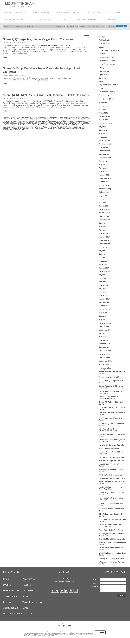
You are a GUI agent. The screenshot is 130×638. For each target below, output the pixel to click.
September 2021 (105, 158)
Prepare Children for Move (109, 85)
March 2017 (103, 261)
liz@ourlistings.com (64, 581)
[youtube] (71, 591)
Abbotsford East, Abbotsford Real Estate (20, 117)
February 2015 (104, 299)
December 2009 (105, 351)
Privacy (102, 88)
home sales (43, 80)
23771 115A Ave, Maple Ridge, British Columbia (53, 45)
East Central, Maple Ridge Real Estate (46, 120)
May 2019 (102, 199)
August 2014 (103, 313)
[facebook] (53, 591)
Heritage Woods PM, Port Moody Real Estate (25, 122)
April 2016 (102, 282)
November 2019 (105, 189)
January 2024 (104, 120)
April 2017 (102, 258)
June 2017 (102, 254)
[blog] (76, 591)
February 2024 (104, 116)
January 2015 (104, 302)
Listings (102, 68)
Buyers (101, 47)
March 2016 (103, 285)
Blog (108, 12)
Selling (46, 12)
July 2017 (102, 251)
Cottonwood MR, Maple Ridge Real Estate (25, 120)
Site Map (111, 19)
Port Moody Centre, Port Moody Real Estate (64, 124)
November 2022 (105, 144)
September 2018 (105, 220)
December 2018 (105, 209)
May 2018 (102, 227)
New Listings (104, 71)
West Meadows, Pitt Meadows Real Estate (58, 128)
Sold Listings (104, 95)
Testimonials (42, 19)
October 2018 (104, 216)
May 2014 (102, 320)
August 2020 (104, 185)
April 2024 (103, 109)
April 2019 (102, 202)
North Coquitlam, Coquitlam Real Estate (78, 123)
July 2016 (102, 275)
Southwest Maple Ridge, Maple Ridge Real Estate (110, 526)
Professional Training (107, 92)
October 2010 (104, 326)
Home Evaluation (14, 19)
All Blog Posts (104, 40)
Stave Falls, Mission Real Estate (32, 127)
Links (63, 19)
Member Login (62, 12)
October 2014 (104, 306)
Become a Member (86, 19)
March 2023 (103, 137)
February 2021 (104, 175)
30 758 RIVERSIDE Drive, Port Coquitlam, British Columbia (61, 101)
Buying (34, 12)
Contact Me (95, 12)
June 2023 (103, 130)
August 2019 (103, 196)
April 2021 (102, 168)
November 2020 (105, 178)
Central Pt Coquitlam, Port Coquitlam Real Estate (44, 118)
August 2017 (103, 247)
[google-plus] (57, 591)
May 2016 (102, 278)
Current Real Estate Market (109, 50)
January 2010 (104, 347)
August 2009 (104, 364)
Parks (101, 81)
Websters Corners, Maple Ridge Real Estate (14, 128)
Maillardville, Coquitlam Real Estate (65, 122)
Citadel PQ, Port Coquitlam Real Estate (67, 118)
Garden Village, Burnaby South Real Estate (68, 120)
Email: (95, 583)
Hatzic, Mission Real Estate (109, 448)
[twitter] (62, 591)
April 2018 (102, 230)
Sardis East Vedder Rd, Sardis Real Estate (26, 126)
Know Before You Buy (107, 64)
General (102, 54)
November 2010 (105, 323)
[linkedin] (66, 591)
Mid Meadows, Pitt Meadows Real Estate (20, 123)
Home (8, 12)
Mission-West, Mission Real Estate (58, 123)
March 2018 (103, 233)
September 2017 (105, 244)
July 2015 (102, 289)
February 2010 (104, 344)
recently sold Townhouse (19, 80)
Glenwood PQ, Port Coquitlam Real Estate (30, 121)
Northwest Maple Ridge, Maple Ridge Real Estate (16, 124)
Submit (121, 596)
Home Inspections (106, 57)
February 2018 (104, 237)
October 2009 (104, 357)
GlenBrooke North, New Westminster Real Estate (108, 430)
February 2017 (104, 264)
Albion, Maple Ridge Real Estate (39, 117)
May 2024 (103, 106)
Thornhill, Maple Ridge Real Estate (75, 127)
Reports (7, 602)
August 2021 (103, 161)
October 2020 (104, 182)
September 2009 (105, 361)
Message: (94, 586)
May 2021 (102, 165)
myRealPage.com (65, 626)
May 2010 (102, 337)
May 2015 (102, 292)
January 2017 (104, 268)
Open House (103, 74)
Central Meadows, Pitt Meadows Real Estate (18, 118)
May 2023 (102, 134)
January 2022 (104, 154)
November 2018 (105, 213)
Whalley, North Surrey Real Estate (79, 128)
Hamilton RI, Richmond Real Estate (76, 121)
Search (121, 26)
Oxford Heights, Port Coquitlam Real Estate (41, 124)
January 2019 (104, 206)
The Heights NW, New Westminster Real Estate (53, 127)
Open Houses (104, 78)
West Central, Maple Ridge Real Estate (36, 128)
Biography (79, 12)
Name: (95, 579)
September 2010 (105, 330)
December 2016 (105, 271)
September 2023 (105, 123)
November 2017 (105, 240)
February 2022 (104, 151)
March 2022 (103, 147)
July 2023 (102, 127)
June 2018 (103, 223)
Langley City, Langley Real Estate (46, 122)
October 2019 (104, 192)
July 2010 (102, 333)
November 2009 (105, 354)
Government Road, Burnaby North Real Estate (54, 121)
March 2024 (103, 113)
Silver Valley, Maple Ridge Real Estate (47, 126)
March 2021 (103, 171)
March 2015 (103, 295)
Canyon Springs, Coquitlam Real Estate (59, 117)
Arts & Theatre (104, 43)
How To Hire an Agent (107, 61)
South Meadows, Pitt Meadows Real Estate (69, 126)
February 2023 (104, 140)
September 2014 (105, 309)
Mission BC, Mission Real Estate (40, 123)
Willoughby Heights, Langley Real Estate (13, 129)
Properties (28, 579)
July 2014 (102, 316)
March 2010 (103, 340)
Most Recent (104, 103)
